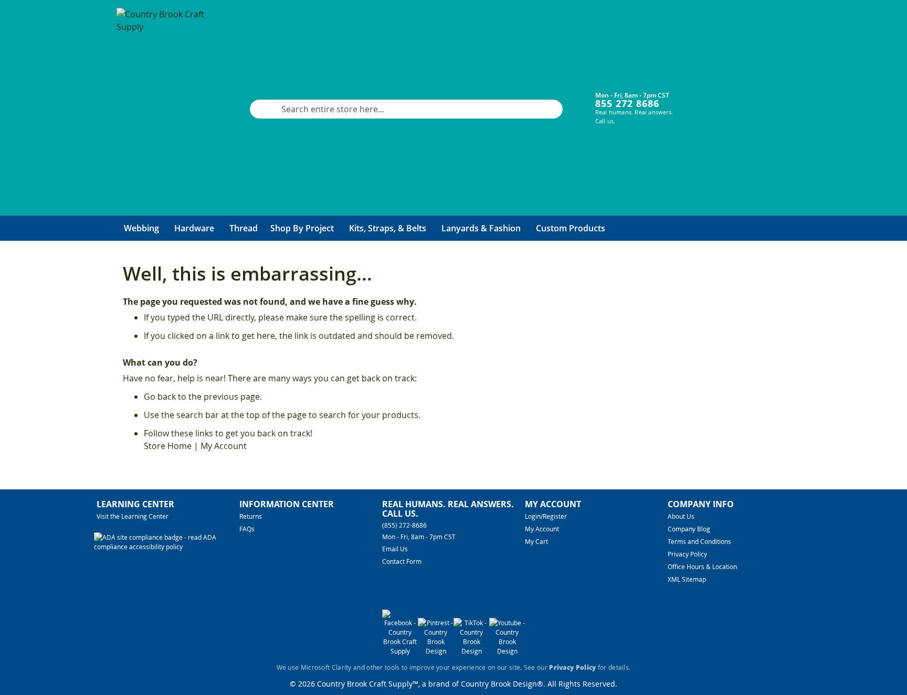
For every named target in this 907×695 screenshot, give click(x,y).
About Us (681, 516)
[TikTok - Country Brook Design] (471, 651)
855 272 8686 (627, 103)
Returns (250, 516)
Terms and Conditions (699, 541)
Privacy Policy (687, 554)
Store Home (168, 446)
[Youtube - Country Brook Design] (507, 651)
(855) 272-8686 (404, 525)
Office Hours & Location (702, 566)
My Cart (536, 541)
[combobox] (406, 109)
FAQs (247, 529)
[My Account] (705, 101)
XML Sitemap (687, 579)
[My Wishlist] (737, 101)
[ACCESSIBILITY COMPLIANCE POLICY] (166, 546)
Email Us (395, 548)
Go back (160, 396)
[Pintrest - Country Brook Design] (436, 651)
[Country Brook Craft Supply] (164, 109)
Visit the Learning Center (132, 516)
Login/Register (546, 516)
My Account (224, 446)
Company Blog (689, 529)
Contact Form (401, 561)
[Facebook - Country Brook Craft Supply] (400, 651)
